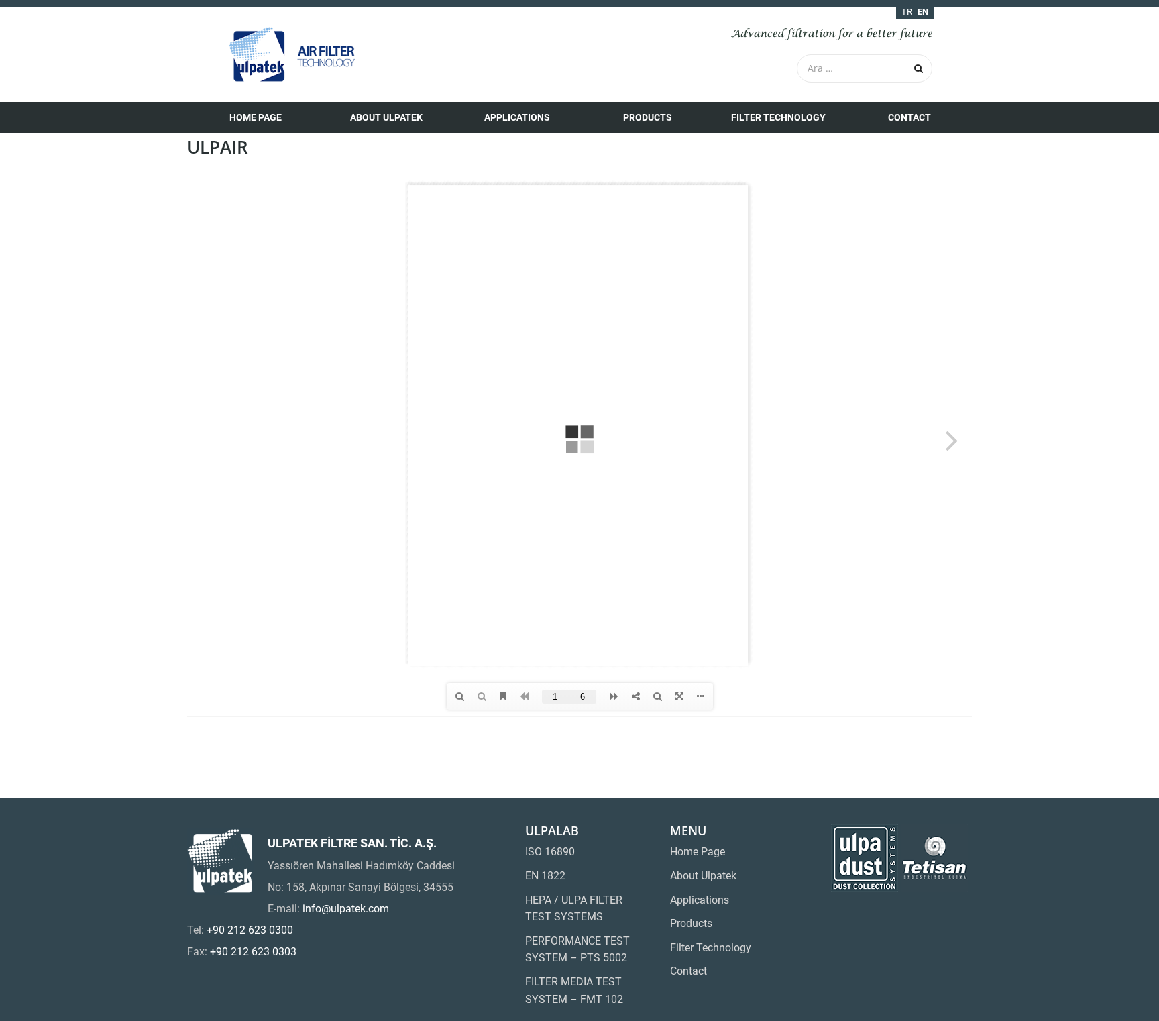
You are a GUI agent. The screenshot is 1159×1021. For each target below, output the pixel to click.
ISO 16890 (550, 851)
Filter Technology (778, 117)
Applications (517, 117)
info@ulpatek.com (345, 908)
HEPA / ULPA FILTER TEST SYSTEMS (573, 909)
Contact (909, 117)
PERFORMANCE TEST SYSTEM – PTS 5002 (577, 949)
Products (647, 117)
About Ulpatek (386, 117)
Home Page (255, 117)
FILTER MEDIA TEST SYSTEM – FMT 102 (574, 990)
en (923, 12)
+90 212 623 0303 (253, 951)
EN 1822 (545, 875)
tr (906, 12)
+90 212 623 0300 (250, 930)
